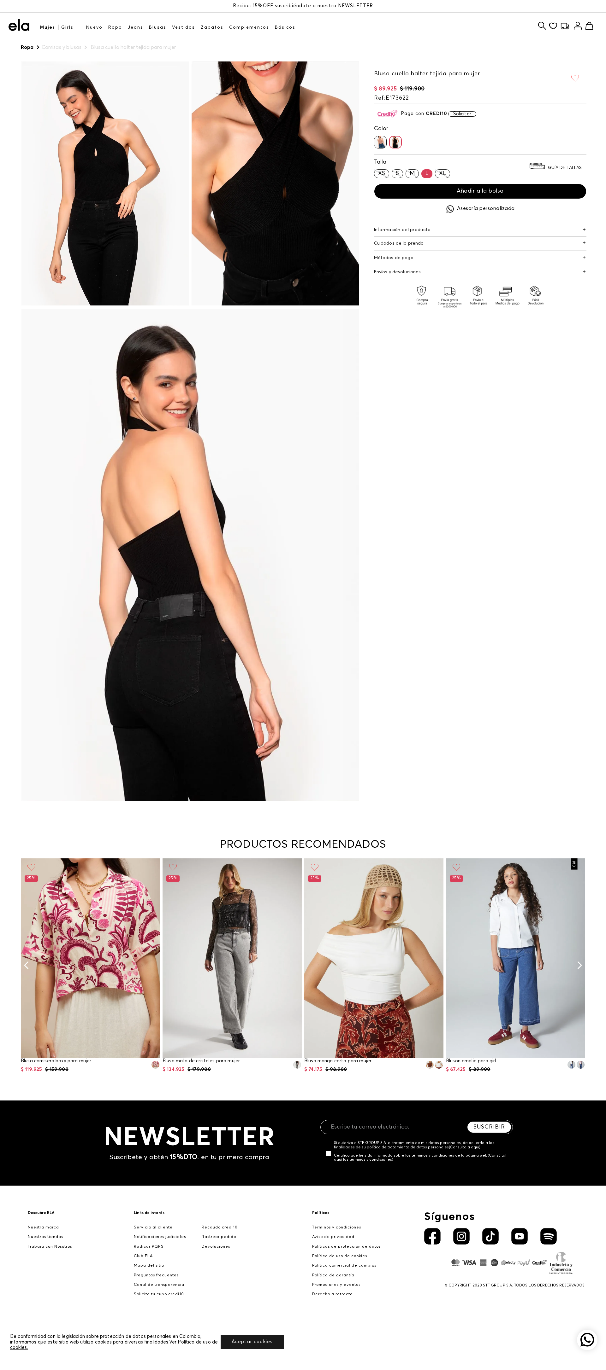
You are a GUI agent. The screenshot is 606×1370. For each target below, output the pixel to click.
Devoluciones (216, 1247)
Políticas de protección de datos (346, 1247)
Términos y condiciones (336, 1227)
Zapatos (212, 27)
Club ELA (143, 1256)
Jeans (135, 27)
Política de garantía (333, 1275)
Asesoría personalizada (486, 208)
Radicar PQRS (149, 1247)
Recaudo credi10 (220, 1227)
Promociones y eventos (336, 1285)
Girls (67, 27)
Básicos (285, 27)
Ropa (115, 27)
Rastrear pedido (219, 1237)
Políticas (320, 1213)
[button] (380, 142)
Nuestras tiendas (45, 1237)
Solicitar (462, 114)
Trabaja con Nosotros (50, 1247)
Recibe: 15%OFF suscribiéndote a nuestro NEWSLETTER (303, 5)
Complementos (249, 27)
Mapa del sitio (149, 1265)
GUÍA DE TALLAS (565, 167)
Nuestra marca (43, 1227)
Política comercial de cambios (344, 1265)
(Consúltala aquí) (464, 1147)
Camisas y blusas (61, 47)
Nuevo (94, 27)
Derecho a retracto (332, 1294)
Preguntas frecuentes (156, 1275)
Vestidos (183, 27)
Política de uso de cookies (339, 1256)
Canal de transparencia (159, 1285)
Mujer (47, 27)
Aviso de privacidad (333, 1237)
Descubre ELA (41, 1213)
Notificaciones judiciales (160, 1237)
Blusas (157, 27)
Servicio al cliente (153, 1227)
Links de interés (149, 1213)
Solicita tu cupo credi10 (159, 1294)
